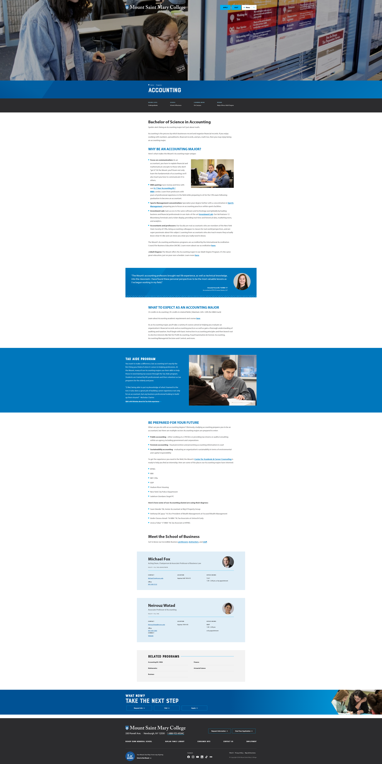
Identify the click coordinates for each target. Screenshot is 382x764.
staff (205, 542)
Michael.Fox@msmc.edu (155, 578)
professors (183, 542)
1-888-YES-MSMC (175, 733)
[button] (247, 7)
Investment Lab (206, 214)
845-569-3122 (152, 584)
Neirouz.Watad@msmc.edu (156, 624)
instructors (194, 542)
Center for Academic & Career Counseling (212, 459)
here (213, 245)
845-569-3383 (152, 631)
